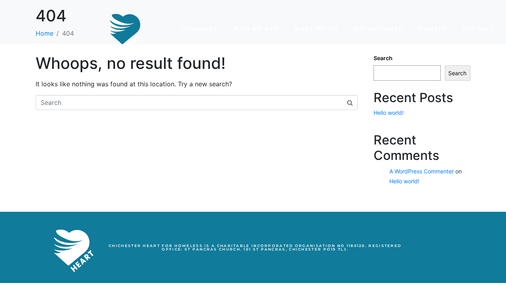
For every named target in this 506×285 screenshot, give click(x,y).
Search (457, 73)
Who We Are (256, 29)
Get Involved (378, 29)
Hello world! (389, 112)
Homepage (199, 29)
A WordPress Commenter (421, 171)
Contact (478, 29)
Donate (432, 29)
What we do (316, 29)
